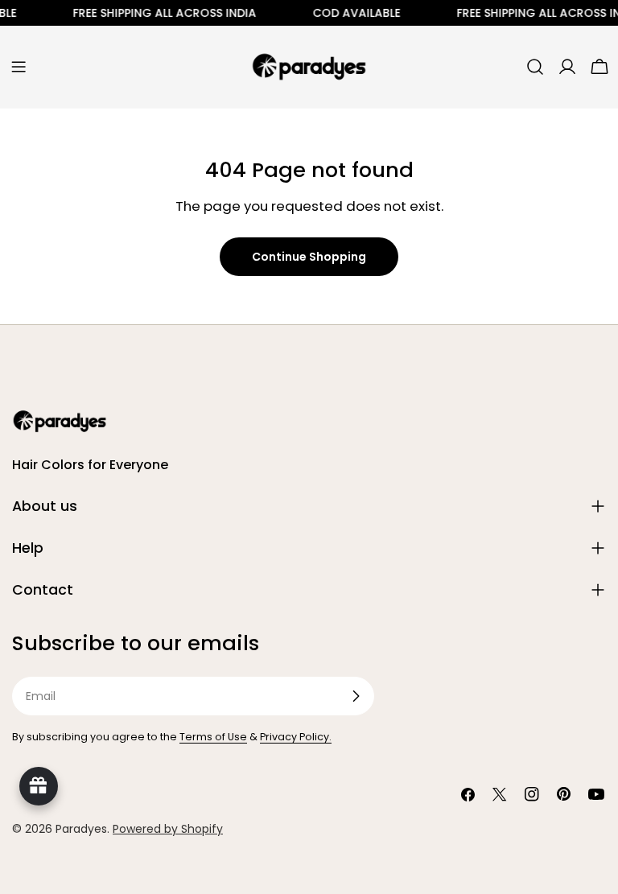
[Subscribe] (356, 696)
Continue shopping (309, 257)
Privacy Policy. (296, 737)
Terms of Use (213, 737)
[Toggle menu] (18, 67)
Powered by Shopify (168, 829)
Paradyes (81, 829)
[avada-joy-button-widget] (38, 786)
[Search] (535, 67)
